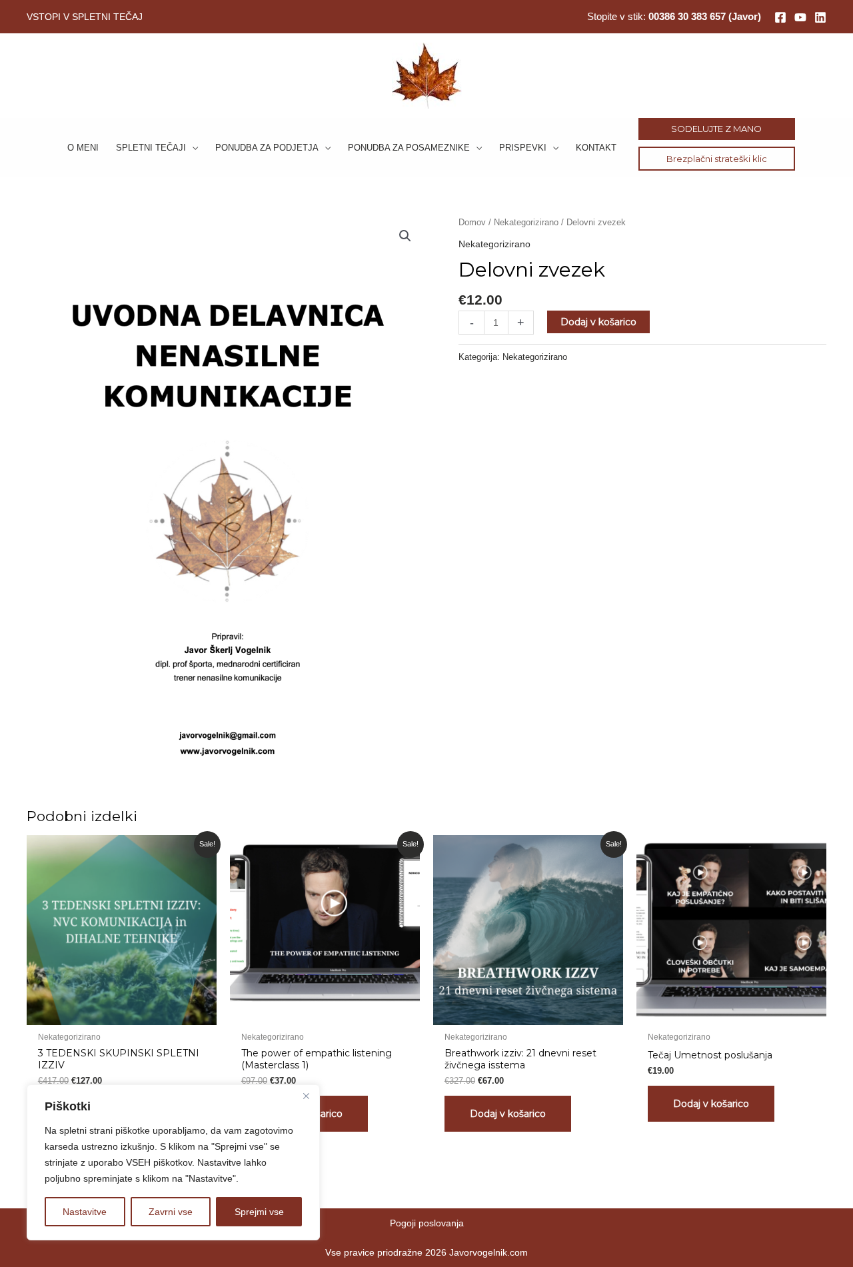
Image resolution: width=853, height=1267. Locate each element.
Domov (472, 222)
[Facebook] (780, 17)
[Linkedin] (820, 17)
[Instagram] (800, 17)
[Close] (306, 1096)
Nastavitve (85, 1211)
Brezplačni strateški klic (716, 158)
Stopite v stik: (674, 16)
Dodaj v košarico (598, 322)
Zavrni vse (171, 1211)
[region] (173, 1162)
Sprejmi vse (259, 1211)
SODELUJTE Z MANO (716, 128)
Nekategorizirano (526, 222)
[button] (192, 148)
